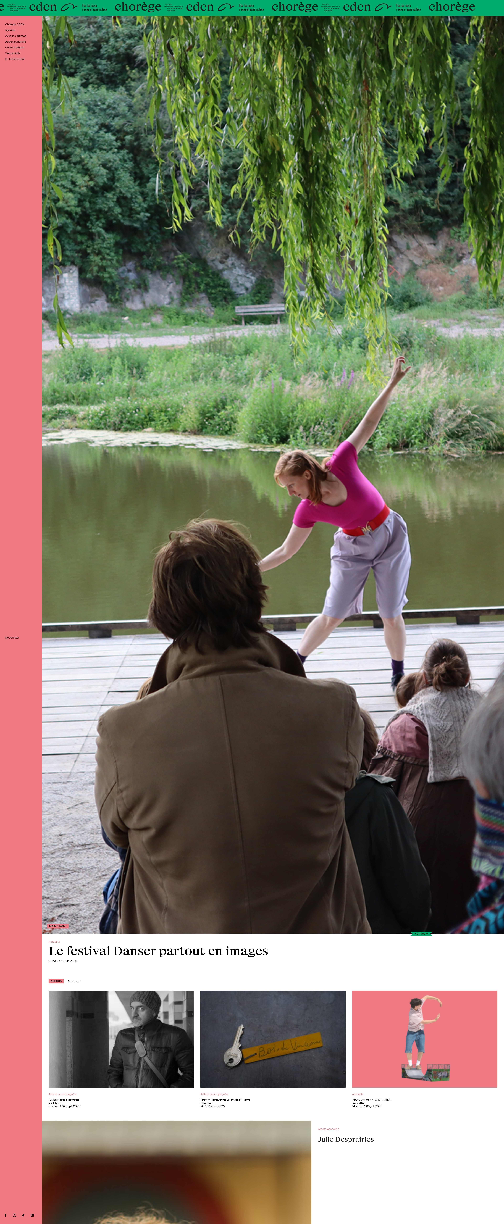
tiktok (23, 1215)
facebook (5, 1215)
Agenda (10, 30)
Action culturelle (15, 42)
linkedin (32, 1215)
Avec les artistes (15, 36)
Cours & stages (14, 47)
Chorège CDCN (14, 24)
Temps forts (12, 53)
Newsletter (12, 637)
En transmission (15, 59)
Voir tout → (75, 981)
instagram (14, 1215)
